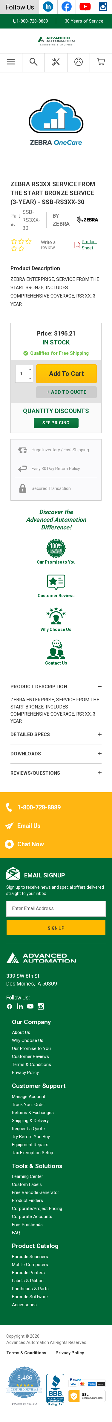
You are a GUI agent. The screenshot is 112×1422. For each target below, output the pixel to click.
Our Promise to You (31, 1048)
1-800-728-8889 (39, 807)
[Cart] (100, 62)
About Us (21, 1032)
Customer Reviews (30, 1056)
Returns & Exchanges (33, 1112)
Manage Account (28, 1096)
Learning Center (27, 1176)
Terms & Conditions (31, 1064)
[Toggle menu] (11, 62)
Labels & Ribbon (28, 1280)
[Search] (33, 62)
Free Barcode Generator (35, 1192)
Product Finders (27, 1200)
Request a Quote (28, 1128)
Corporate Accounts (32, 1216)
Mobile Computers (30, 1264)
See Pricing (56, 422)
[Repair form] (56, 62)
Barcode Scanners (30, 1256)
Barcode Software (30, 1296)
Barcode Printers (28, 1272)
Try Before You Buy (31, 1136)
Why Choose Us (27, 1040)
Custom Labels (27, 1184)
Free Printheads (27, 1224)
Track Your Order (28, 1104)
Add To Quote (68, 392)
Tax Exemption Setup (32, 1152)
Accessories (24, 1304)
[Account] (78, 62)
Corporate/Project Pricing (37, 1208)
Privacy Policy (25, 1072)
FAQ (16, 1232)
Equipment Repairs (30, 1144)
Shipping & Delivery (30, 1120)
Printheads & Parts (30, 1288)
